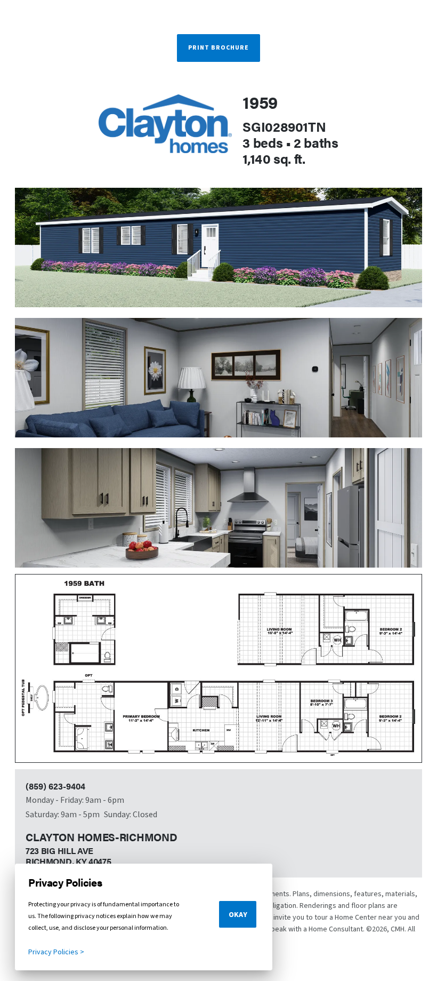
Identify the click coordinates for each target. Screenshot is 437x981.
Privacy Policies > (56, 952)
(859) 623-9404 (55, 786)
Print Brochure (218, 47)
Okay (238, 915)
